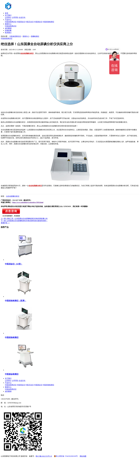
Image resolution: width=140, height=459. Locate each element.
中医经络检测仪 (48, 22)
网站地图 (83, 456)
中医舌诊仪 (29, 22)
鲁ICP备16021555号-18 (44, 456)
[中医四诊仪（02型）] (24, 260)
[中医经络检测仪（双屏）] (24, 296)
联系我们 (8, 32)
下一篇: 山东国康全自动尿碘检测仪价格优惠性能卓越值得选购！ (24, 221)
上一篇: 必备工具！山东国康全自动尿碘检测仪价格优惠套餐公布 (24, 218)
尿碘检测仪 (35, 36)
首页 (6, 13)
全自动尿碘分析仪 (12, 196)
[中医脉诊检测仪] (24, 370)
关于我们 (8, 15)
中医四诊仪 (21, 22)
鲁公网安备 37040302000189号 (67, 456)
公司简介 (8, 17)
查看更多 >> (5, 223)
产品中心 (8, 19)
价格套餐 (8, 30)
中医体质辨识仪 (10, 22)
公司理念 (15, 17)
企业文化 (22, 17)
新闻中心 (8, 24)
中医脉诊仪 (38, 22)
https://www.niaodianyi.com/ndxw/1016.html (27, 202)
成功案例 (8, 28)
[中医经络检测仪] (24, 333)
